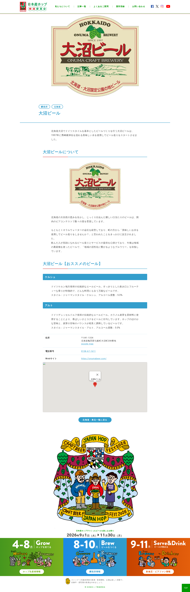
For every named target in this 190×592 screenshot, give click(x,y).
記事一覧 (82, 6)
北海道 (57, 107)
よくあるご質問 (101, 6)
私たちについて (62, 6)
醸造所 (44, 107)
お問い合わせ (138, 6)
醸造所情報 (95, 571)
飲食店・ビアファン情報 (158, 571)
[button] (95, 384)
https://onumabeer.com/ (94, 358)
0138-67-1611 (88, 351)
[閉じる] (97, 374)
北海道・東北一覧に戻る (95, 420)
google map (87, 344)
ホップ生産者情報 (32, 571)
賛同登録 (120, 6)
